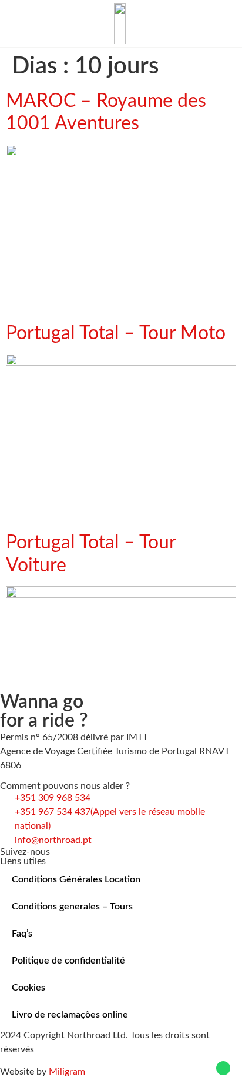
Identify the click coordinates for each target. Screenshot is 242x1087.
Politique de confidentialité (68, 960)
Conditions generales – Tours (72, 906)
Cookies (28, 987)
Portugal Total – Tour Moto (116, 333)
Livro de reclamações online (70, 1014)
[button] (15, 23)
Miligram (67, 1071)
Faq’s (22, 933)
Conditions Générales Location (76, 879)
